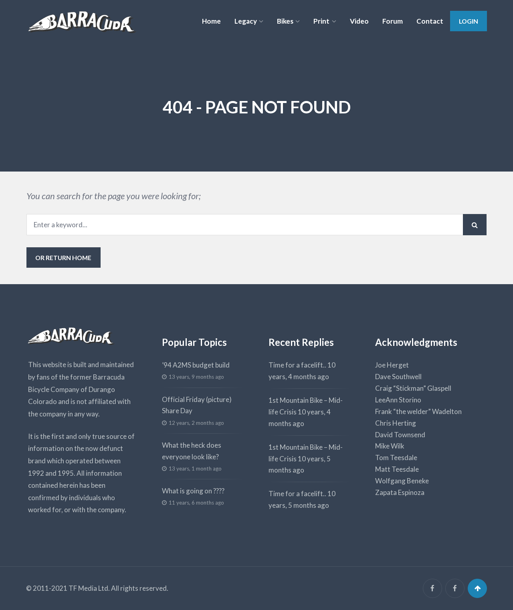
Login (468, 21)
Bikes (285, 21)
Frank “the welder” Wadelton (418, 411)
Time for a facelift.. (297, 365)
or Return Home (63, 257)
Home (211, 21)
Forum (392, 21)
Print (321, 21)
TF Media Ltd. (89, 588)
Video (359, 21)
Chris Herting (395, 423)
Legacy (245, 21)
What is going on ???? (193, 491)
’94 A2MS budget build (196, 365)
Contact (429, 21)
